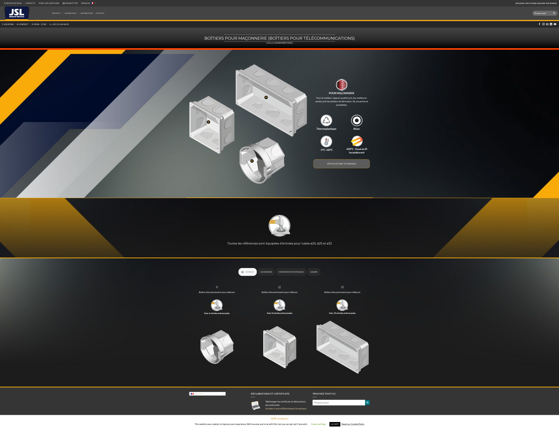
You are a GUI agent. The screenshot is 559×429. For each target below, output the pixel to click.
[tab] (247, 272)
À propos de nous (13, 3)
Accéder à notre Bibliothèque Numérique (285, 408)
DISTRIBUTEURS (87, 13)
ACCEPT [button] (335, 424)
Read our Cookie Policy (353, 424)
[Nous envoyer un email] (547, 24)
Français (85, 3)
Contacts (30, 3)
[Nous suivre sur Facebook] (539, 24)
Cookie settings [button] (318, 424)
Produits (56, 13)
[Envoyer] (554, 13)
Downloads (70, 13)
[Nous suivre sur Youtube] (555, 24)
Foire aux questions (49, 3)
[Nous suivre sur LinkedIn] (551, 24)
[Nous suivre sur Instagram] (543, 24)
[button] (70, 3)
